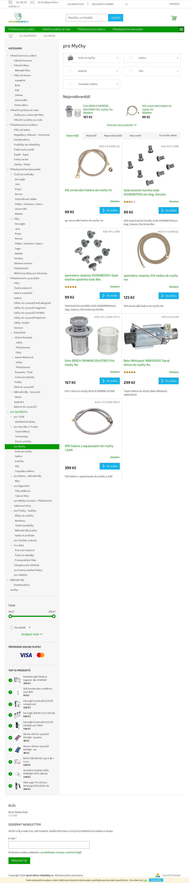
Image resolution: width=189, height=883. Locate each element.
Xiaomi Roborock (24, 357)
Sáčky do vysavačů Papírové (29, 318)
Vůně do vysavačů (24, 387)
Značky (14, 590)
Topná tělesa (22, 431)
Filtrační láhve (21, 65)
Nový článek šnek (18, 812)
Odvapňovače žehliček (26, 565)
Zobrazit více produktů (120, 124)
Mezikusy (20, 521)
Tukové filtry (22, 496)
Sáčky (19, 342)
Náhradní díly (17, 580)
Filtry (17, 219)
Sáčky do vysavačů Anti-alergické (32, 303)
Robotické (19, 333)
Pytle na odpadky (24, 555)
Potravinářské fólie (25, 560)
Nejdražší (91, 136)
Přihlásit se (19, 860)
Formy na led (21, 159)
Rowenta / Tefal (23, 372)
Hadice (18, 298)
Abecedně (135, 136)
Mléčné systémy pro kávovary (30, 273)
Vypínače (19, 402)
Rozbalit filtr (30, 634)
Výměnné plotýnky (25, 422)
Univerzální (21, 100)
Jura (17, 184)
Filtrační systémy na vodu (24, 110)
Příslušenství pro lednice (24, 125)
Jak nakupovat (75, 4)
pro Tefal (19, 417)
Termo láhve (21, 105)
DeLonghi (20, 179)
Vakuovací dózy (22, 506)
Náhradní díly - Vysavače (27, 392)
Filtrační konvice (23, 61)
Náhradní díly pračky (26, 530)
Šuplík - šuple (21, 155)
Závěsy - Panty (22, 164)
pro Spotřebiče (18, 412)
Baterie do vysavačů (25, 407)
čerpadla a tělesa (24, 471)
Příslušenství (21, 268)
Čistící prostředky (24, 174)
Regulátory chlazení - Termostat (31, 135)
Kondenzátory (22, 140)
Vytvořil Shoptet (172, 875)
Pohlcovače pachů (24, 150)
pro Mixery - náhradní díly (27, 476)
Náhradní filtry (22, 70)
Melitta (19, 214)
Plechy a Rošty (23, 441)
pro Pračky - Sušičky (25, 511)
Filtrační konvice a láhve (23, 56)
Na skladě (22, 628)
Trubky (18, 382)
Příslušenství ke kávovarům (25, 169)
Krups (18, 189)
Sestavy (18, 258)
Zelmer (19, 95)
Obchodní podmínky (103, 4)
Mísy (17, 481)
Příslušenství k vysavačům (24, 278)
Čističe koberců (22, 288)
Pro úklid (19, 545)
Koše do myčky (23, 451)
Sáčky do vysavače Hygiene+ (30, 308)
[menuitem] (21, 29)
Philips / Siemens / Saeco (29, 204)
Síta (17, 466)
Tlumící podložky (24, 525)
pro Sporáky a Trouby (26, 427)
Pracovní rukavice (25, 550)
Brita (17, 85)
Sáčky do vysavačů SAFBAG (29, 313)
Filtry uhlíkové (22, 491)
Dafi (17, 90)
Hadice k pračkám (25, 535)
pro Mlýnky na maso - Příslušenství (33, 501)
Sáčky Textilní (21, 323)
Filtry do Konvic (22, 75)
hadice (18, 456)
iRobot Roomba (23, 338)
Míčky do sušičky (24, 516)
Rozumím (156, 880)
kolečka (19, 461)
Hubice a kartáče (23, 293)
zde (145, 880)
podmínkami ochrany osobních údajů (61, 852)
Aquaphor (20, 80)
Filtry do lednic (22, 130)
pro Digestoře (22, 486)
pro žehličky (21, 575)
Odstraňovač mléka (26, 199)
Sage (18, 249)
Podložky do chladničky (27, 145)
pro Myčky (19, 446)
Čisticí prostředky (25, 377)
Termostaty (21, 436)
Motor (18, 397)
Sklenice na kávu (23, 263)
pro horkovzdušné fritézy (28, 570)
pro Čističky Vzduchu (25, 540)
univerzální (21, 209)
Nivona (18, 194)
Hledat (115, 17)
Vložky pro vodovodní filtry (29, 115)
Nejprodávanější (113, 136)
